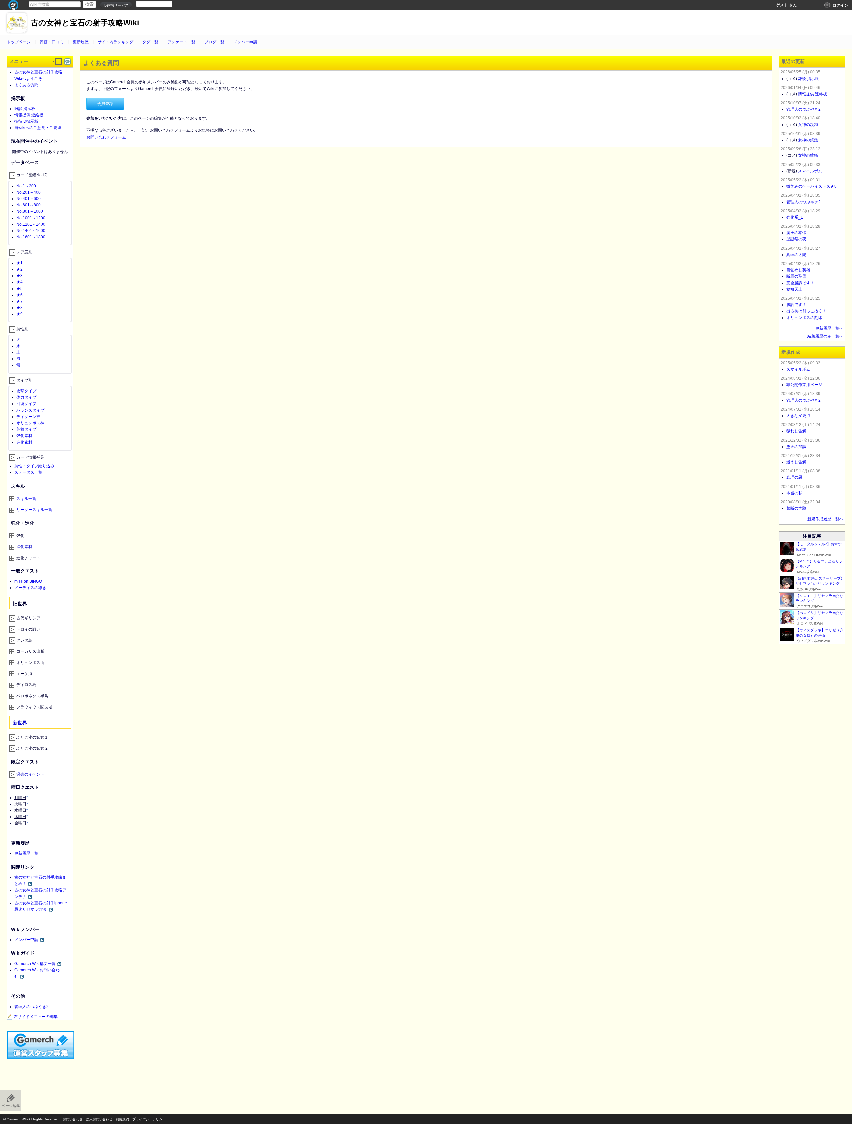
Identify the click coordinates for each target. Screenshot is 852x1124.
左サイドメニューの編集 (36, 1016)
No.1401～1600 (30, 230)
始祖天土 (794, 289)
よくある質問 (26, 85)
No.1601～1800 (30, 237)
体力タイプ (26, 397)
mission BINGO (28, 581)
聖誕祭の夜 (796, 239)
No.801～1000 (29, 211)
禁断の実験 (796, 508)
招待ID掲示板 (26, 121)
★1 (19, 263)
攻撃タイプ (26, 391)
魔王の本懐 (796, 232)
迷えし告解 (796, 462)
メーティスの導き (30, 587)
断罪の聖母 (796, 276)
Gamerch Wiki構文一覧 (35, 963)
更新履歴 (81, 42)
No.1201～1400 (30, 224)
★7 (19, 301)
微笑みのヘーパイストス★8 (811, 186)
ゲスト (782, 5)
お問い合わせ (73, 1119)
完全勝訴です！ (800, 283)
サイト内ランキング (115, 42)
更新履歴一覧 (26, 853)
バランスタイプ (30, 410)
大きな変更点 (798, 415)
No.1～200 (26, 186)
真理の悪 (794, 477)
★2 (19, 269)
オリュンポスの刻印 (804, 317)
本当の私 (794, 493)
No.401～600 (28, 198)
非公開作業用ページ (804, 384)
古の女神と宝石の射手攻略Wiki (85, 23)
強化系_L (794, 217)
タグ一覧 (150, 42)
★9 (19, 314)
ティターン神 (28, 416)
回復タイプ (26, 403)
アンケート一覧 (181, 42)
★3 (19, 275)
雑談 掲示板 (24, 108)
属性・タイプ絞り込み (34, 466)
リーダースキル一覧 (34, 509)
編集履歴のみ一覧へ (825, 336)
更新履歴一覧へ (829, 328)
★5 (19, 288)
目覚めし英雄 (798, 270)
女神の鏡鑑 (808, 124)
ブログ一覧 (214, 42)
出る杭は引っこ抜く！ (806, 311)
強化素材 (24, 435)
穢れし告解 (796, 431)
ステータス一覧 (28, 472)
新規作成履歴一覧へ (825, 519)
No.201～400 (28, 192)
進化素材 (24, 442)
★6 (19, 295)
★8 (19, 307)
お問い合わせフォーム (106, 137)
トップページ (19, 42)
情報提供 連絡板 (28, 115)
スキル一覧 (26, 498)
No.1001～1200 (30, 218)
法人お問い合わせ (99, 1119)
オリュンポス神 (30, 423)
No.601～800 (28, 205)
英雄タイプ (26, 429)
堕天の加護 (796, 446)
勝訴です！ (796, 304)
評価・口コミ (52, 42)
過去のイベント (30, 774)
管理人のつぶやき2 (31, 1006)
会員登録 (105, 103)
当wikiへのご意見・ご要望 (37, 127)
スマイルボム (810, 171)
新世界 (20, 722)
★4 (19, 282)
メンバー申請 (245, 42)
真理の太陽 (796, 254)
